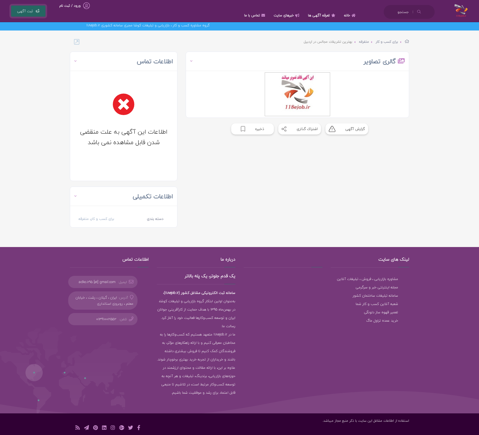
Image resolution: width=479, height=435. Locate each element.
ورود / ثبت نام (70, 6)
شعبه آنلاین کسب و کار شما (377, 304)
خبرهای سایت (284, 15)
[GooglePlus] (121, 428)
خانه (347, 15)
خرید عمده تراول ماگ (382, 320)
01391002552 (106, 319)
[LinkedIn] (104, 428)
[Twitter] (130, 428)
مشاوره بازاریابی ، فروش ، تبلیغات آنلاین (367, 279)
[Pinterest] (95, 428)
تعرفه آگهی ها (319, 15)
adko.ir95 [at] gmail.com (97, 282)
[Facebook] (138, 428)
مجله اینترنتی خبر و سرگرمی (377, 287)
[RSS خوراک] (77, 428)
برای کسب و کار (387, 42)
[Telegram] (86, 428)
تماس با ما (252, 15)
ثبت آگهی (25, 11)
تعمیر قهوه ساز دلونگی (381, 312)
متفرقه (364, 42)
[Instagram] (113, 428)
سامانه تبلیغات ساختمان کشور (375, 295)
